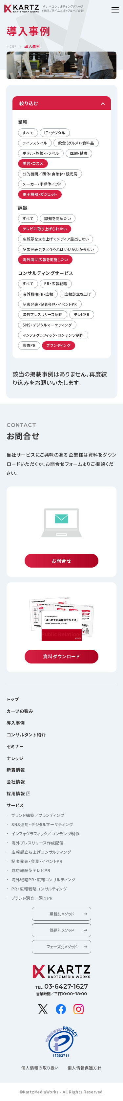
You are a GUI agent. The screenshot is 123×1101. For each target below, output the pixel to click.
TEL (61, 986)
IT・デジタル (54, 132)
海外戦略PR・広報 (38, 294)
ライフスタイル (35, 143)
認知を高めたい (57, 218)
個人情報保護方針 (85, 1068)
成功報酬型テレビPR (31, 870)
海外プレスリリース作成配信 (37, 843)
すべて (28, 132)
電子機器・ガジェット (40, 194)
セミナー (15, 746)
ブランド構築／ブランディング (37, 815)
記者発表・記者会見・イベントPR (50, 304)
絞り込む (28, 103)
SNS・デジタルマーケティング (47, 324)
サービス (15, 805)
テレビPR (82, 314)
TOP (11, 46)
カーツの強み (20, 711)
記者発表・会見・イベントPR (37, 861)
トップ (13, 699)
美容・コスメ (33, 163)
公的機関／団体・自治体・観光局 (50, 173)
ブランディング (58, 345)
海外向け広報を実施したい (45, 259)
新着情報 (16, 770)
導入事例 (16, 723)
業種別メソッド (62, 914)
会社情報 (16, 781)
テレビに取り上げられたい (45, 228)
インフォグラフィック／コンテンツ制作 (45, 834)
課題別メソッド (62, 930)
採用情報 (16, 793)
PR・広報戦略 (55, 283)
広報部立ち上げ (77, 294)
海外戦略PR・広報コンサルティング (43, 880)
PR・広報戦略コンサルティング (39, 889)
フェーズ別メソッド (62, 947)
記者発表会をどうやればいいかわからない (58, 249)
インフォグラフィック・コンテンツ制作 (53, 335)
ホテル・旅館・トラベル (41, 153)
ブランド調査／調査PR (32, 898)
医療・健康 (79, 153)
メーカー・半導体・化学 (42, 184)
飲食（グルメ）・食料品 (76, 143)
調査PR (29, 345)
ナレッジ (15, 758)
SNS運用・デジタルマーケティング (42, 824)
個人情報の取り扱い (40, 1068)
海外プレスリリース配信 (43, 314)
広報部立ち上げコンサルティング (41, 852)
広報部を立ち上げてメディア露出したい (55, 238)
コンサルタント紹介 (26, 734)
